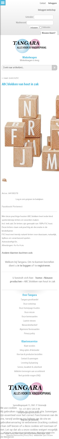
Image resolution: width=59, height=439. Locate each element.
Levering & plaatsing (29, 363)
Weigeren (8, 437)
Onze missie (29, 312)
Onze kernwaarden (30, 316)
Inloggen (52, 3)
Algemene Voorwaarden (29, 329)
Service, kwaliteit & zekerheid (29, 367)
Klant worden (29, 346)
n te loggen (24, 265)
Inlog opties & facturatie (29, 350)
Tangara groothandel (29, 299)
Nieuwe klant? (49, 33)
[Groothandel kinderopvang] (29, 400)
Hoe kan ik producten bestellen (29, 354)
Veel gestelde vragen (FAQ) (29, 375)
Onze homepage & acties (29, 308)
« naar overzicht (10, 78)
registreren (44, 265)
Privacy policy (29, 333)
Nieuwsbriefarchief (29, 325)
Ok (1, 437)
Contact (43, 3)
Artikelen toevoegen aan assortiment (29, 371)
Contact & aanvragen (29, 358)
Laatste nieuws (29, 321)
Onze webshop (29, 304)
